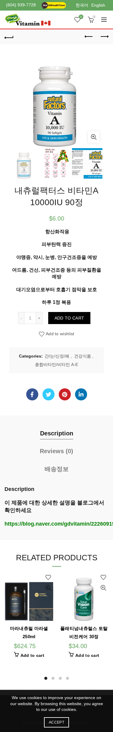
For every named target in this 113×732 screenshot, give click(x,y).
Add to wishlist (60, 333)
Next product (103, 37)
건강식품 (82, 356)
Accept (56, 722)
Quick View (48, 588)
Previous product (88, 37)
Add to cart (69, 318)
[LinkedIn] (81, 394)
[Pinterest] (65, 394)
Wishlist (81, 16)
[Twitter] (48, 394)
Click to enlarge (93, 137)
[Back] (9, 37)
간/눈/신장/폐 (57, 356)
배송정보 (57, 469)
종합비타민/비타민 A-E (56, 364)
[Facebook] (32, 394)
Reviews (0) (56, 451)
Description (56, 433)
